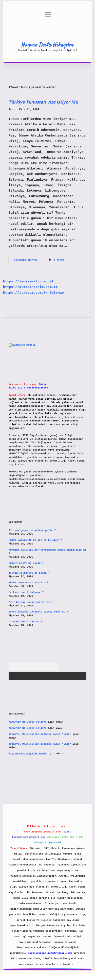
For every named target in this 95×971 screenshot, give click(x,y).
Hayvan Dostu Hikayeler (47, 45)
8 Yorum (58, 260)
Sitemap (57, 293)
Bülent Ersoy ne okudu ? (26, 563)
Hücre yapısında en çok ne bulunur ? (35, 540)
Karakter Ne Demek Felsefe (28, 722)
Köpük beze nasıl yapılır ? (28, 582)
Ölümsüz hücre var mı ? (25, 621)
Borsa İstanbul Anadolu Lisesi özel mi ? (38, 611)
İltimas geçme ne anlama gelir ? (32, 530)
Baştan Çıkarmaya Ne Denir (28, 753)
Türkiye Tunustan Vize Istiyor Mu (43, 102)
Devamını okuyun (28, 261)
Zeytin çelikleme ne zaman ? (29, 573)
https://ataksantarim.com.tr (30, 287)
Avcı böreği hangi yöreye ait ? (31, 602)
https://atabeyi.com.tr (25, 293)
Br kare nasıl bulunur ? (26, 592)
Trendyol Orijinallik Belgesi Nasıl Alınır (40, 734)
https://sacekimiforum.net (28, 281)
